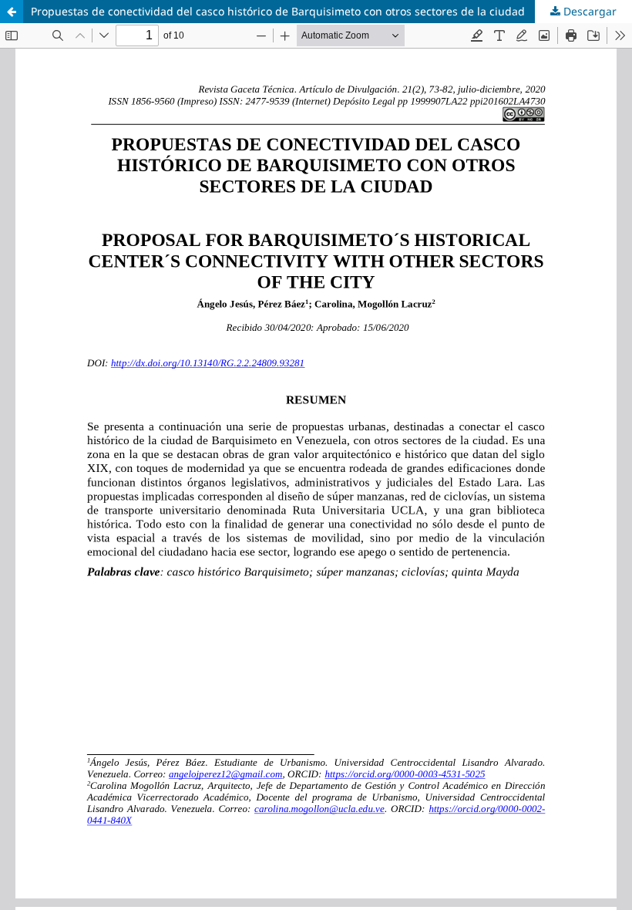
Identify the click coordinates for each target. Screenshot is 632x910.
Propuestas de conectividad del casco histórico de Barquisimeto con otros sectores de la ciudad (278, 11)
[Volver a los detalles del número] (11, 11)
